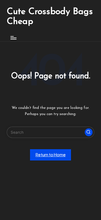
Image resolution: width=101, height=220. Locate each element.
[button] (89, 132)
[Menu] (13, 37)
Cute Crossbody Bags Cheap (50, 16)
